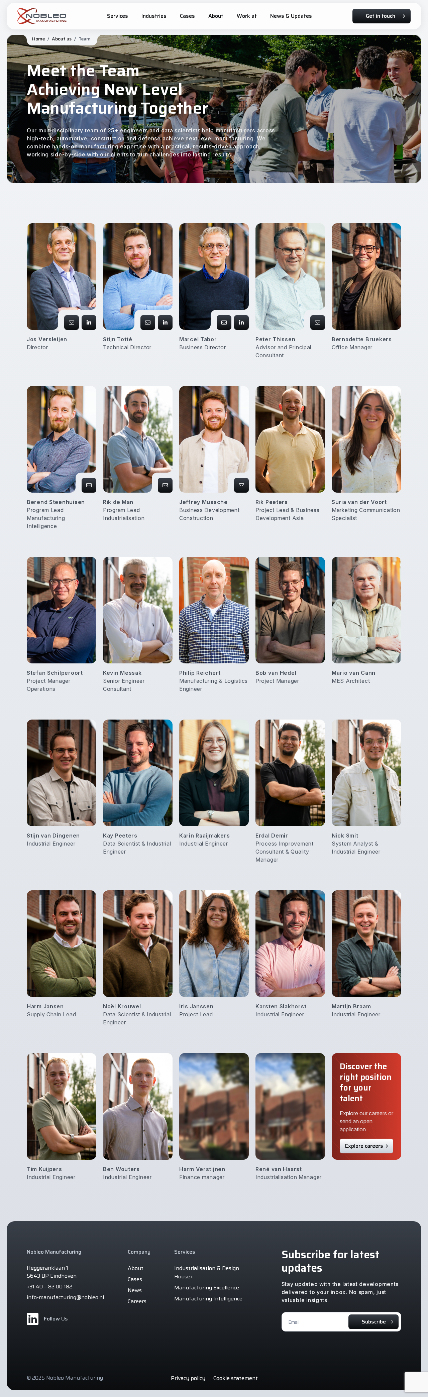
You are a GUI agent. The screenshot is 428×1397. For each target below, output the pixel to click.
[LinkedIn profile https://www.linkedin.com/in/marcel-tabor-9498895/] (241, 322)
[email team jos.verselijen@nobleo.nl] (71, 322)
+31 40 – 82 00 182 (49, 1287)
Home (38, 38)
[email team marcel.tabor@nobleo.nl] (224, 322)
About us (62, 38)
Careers (137, 1301)
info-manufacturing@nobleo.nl (65, 1297)
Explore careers (364, 1146)
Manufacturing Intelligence (208, 1298)
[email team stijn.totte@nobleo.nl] (147, 322)
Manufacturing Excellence (206, 1287)
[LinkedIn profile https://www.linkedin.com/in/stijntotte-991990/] (165, 322)
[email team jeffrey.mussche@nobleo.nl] (241, 485)
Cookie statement (235, 1378)
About (135, 1268)
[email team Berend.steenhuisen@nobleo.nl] (89, 485)
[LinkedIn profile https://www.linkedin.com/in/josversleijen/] (89, 322)
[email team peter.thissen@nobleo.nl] (317, 322)
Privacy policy (188, 1378)
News (135, 1290)
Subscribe (374, 1321)
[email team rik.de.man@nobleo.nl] (165, 485)
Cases (135, 1279)
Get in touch (380, 16)
